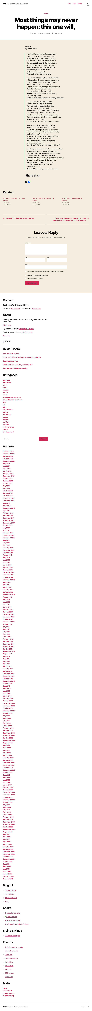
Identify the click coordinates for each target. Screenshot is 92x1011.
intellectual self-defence (12, 397)
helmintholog (9, 894)
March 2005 (7, 844)
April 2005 (6, 842)
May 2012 (6, 632)
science (5, 420)
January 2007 (8, 790)
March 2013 (7, 607)
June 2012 (6, 629)
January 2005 (8, 849)
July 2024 (6, 464)
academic (6, 380)
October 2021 (8, 491)
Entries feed (7, 991)
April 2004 (7, 871)
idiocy (5, 395)
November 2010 (8, 676)
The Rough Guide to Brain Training (17, 924)
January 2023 (8, 481)
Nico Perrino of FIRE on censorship (15, 368)
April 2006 (7, 812)
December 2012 (8, 614)
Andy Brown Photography (14, 947)
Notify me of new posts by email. (35, 278)
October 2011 (8, 649)
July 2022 (6, 486)
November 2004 (9, 854)
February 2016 (8, 548)
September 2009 (9, 711)
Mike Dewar (9, 966)
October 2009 (8, 708)
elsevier (6, 390)
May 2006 (6, 810)
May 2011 (6, 661)
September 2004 (9, 859)
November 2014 (8, 575)
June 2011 (6, 659)
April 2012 (6, 634)
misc (4, 407)
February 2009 (8, 728)
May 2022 (6, 488)
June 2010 (6, 688)
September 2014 (9, 580)
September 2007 (9, 770)
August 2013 (7, 597)
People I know (8, 410)
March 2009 (7, 726)
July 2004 (6, 864)
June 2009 (7, 718)
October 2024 (8, 459)
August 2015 (7, 555)
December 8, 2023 (45, 33)
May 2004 (6, 869)
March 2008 (7, 755)
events (5, 392)
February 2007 (8, 787)
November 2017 (8, 520)
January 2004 (8, 879)
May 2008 (6, 750)
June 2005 (7, 837)
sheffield (6, 422)
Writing (80, 3)
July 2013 (6, 599)
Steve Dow (9, 977)
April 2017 (6, 530)
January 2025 (8, 456)
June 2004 (7, 866)
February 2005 (8, 847)
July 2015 (6, 557)
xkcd (6, 901)
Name (27, 257)
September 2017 (9, 523)
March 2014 (7, 587)
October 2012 (8, 619)
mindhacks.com (27, 332)
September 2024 (9, 461)
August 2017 (7, 525)
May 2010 (6, 691)
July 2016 (6, 540)
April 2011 (6, 664)
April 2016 (6, 545)
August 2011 (7, 654)
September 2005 (9, 829)
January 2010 (8, 701)
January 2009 (8, 730)
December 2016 (8, 535)
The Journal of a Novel (11, 354)
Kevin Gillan (9, 962)
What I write (7, 325)
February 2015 (8, 567)
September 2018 (9, 508)
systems (6, 424)
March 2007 (7, 785)
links (4, 402)
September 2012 (9, 622)
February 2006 (8, 817)
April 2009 (7, 723)
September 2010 (9, 681)
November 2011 (8, 646)
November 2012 (8, 617)
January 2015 (8, 570)
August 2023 (7, 478)
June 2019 (6, 506)
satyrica (8, 969)
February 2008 (8, 758)
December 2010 (8, 674)
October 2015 (8, 553)
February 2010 (8, 698)
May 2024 (6, 466)
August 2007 (7, 772)
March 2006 (7, 815)
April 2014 (6, 585)
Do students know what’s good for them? (17, 365)
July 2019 (6, 503)
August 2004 (7, 861)
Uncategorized (8, 432)
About (69, 3)
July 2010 (6, 686)
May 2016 (6, 543)
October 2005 (8, 827)
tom (35, 33)
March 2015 (7, 565)
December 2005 (9, 822)
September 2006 (9, 800)
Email (48, 257)
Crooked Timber (10, 890)
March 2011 (7, 666)
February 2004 (8, 876)
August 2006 (7, 802)
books (5, 387)
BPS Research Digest (12, 936)
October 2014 (8, 577)
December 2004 (9, 852)
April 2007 (6, 782)
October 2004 (8, 856)
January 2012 (8, 642)
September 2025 (9, 454)
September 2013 (9, 595)
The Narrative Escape (12, 920)
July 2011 (6, 656)
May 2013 (6, 602)
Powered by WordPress (21, 1007)
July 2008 (6, 745)
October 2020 (8, 496)
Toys (74, 3)
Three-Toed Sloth (11, 898)
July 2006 (6, 805)
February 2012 (8, 639)
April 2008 (7, 753)
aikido (5, 385)
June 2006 (7, 807)
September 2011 (9, 651)
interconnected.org (11, 958)
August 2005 (7, 832)
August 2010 (7, 683)
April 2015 (6, 562)
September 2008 (9, 740)
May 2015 (6, 560)
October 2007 (8, 768)
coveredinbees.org (11, 951)
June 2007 (7, 777)
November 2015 (8, 550)
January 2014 (8, 592)
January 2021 (8, 493)
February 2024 (8, 473)
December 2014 (8, 572)
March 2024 (7, 471)
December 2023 (9, 476)
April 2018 (6, 510)
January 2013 (8, 612)
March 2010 (7, 696)
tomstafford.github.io (26, 329)
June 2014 (6, 582)
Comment (28, 243)
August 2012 (7, 624)
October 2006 (8, 797)
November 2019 (8, 501)
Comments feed (9, 993)
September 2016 (9, 538)
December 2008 (9, 733)
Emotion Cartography (12, 913)
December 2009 (9, 703)
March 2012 (7, 637)
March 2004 (7, 874)
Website (27, 264)
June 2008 (7, 748)
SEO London (9, 973)
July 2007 (6, 775)
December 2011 (8, 644)
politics (5, 412)
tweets (5, 429)
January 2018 (8, 515)
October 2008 (8, 738)
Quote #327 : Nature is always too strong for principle (22, 357)
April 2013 (6, 604)
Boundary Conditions (10, 361)
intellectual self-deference (12, 400)
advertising (7, 382)
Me (4, 405)
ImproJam (8, 955)
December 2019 (8, 498)
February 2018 (8, 513)
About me (6, 336)
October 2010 (8, 679)
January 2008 (8, 760)
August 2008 (7, 743)
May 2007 (6, 780)
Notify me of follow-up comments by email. (37, 275)
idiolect (6, 3)
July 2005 (6, 834)
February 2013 (8, 609)
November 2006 (9, 795)
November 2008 (9, 735)
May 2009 (6, 721)
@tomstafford (15, 309)
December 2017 (8, 518)
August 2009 (7, 713)
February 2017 (8, 533)
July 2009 (6, 716)
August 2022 (7, 483)
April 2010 (6, 693)
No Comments (58, 33)
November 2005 (9, 824)
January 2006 (8, 819)
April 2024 (6, 469)
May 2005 (6, 839)
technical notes (8, 427)
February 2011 (8, 669)
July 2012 (6, 627)
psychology (7, 415)
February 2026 (8, 451)
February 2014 (8, 590)
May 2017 (6, 528)
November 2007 (9, 765)
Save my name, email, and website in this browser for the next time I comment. (45, 271)
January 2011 (8, 671)
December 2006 (9, 792)
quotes (46, 13)
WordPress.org (8, 996)
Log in (5, 988)
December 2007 (9, 763)
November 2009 (9, 706)
